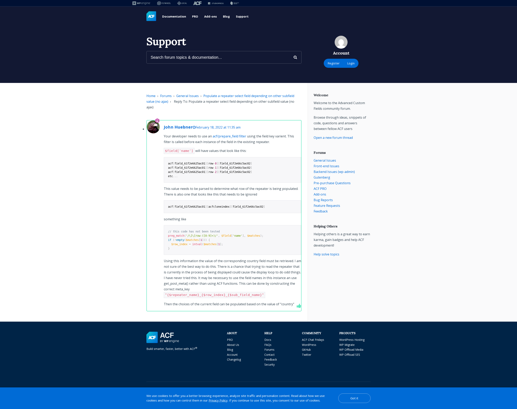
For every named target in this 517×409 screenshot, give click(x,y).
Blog (226, 16)
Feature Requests (327, 205)
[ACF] (197, 3)
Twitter (306, 355)
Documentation (174, 16)
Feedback (321, 211)
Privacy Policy (218, 400)
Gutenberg (322, 177)
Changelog (234, 359)
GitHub (306, 349)
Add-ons (210, 16)
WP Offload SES (349, 355)
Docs (267, 340)
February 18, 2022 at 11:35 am (218, 127)
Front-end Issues (326, 166)
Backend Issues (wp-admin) (334, 171)
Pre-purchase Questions (332, 183)
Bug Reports (323, 200)
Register (334, 63)
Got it (354, 398)
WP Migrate (347, 345)
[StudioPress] (216, 3)
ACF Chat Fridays (313, 340)
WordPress (309, 345)
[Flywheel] (164, 3)
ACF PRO (320, 188)
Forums (166, 96)
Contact (269, 355)
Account (232, 355)
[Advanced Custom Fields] (151, 16)
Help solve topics (326, 254)
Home (151, 96)
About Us (233, 345)
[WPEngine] (141, 3)
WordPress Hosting (352, 340)
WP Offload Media (351, 349)
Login (351, 63)
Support (242, 16)
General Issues (187, 96)
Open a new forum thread (333, 137)
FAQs (267, 345)
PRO (195, 16)
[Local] (182, 3)
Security (269, 364)
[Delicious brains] (234, 3)
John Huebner (178, 127)
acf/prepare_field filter (229, 136)
